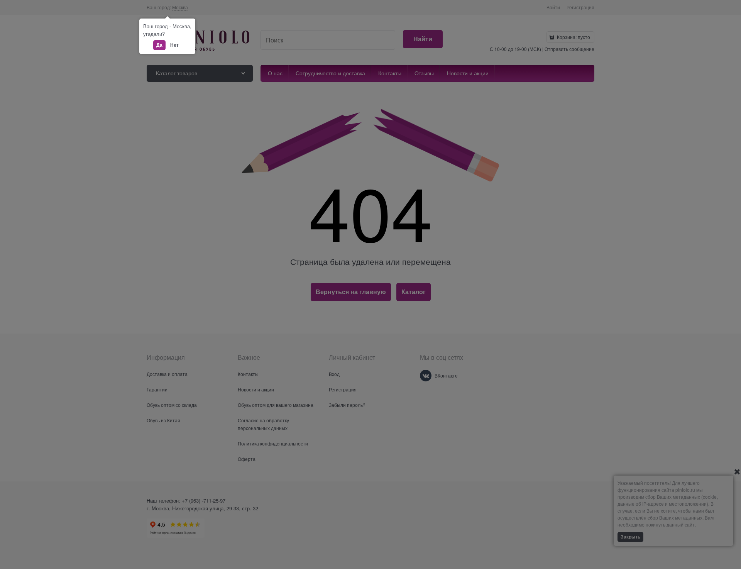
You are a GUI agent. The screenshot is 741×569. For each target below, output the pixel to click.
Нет (174, 44)
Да (159, 44)
